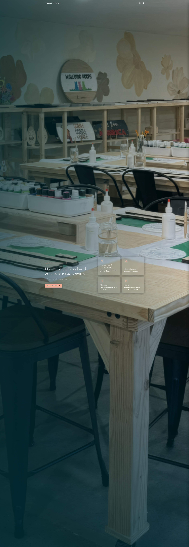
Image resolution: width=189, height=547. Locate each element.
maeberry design (53, 3)
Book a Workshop (52, 285)
